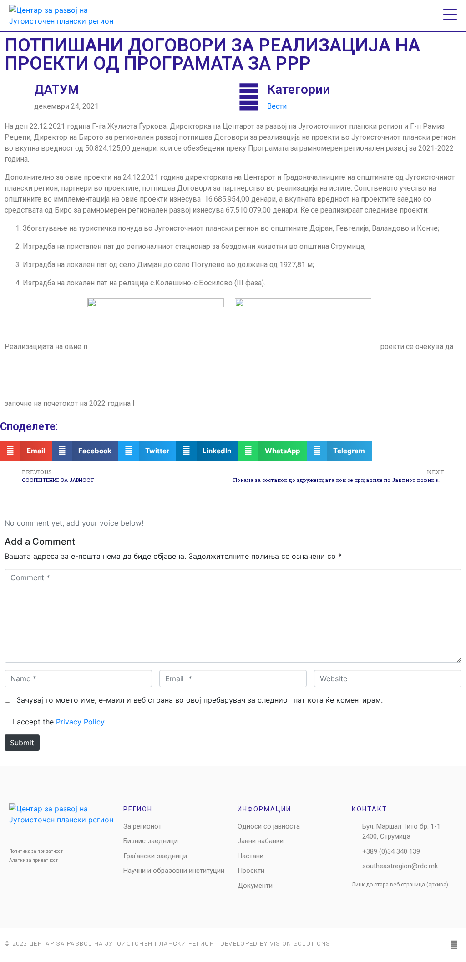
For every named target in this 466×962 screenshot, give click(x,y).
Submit (22, 742)
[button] (26, 451)
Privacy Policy (80, 721)
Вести (277, 106)
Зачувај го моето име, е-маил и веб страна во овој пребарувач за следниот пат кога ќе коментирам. (199, 699)
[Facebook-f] (454, 944)
